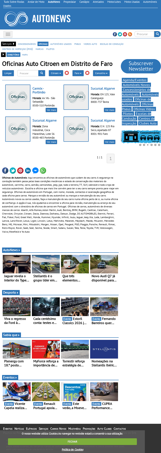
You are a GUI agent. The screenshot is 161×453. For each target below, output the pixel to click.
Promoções (89, 428)
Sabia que (10, 335)
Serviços (43, 428)
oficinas (43, 44)
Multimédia (74, 428)
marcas (39, 49)
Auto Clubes (104, 428)
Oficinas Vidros (144, 109)
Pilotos (128, 113)
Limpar (8, 73)
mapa (25, 54)
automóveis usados (60, 44)
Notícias (19, 428)
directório (13, 54)
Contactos (120, 428)
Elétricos (31, 428)
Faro (77, 73)
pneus (77, 44)
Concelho (100, 73)
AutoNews (10, 250)
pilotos (50, 49)
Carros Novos (58, 428)
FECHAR (72, 441)
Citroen (55, 73)
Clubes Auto (148, 123)
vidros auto (90, 44)
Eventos (9, 377)
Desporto (9, 292)
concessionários (27, 44)
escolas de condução (111, 44)
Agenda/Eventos (135, 80)
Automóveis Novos (136, 85)
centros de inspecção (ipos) (17, 49)
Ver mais (51, 109)
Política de (72, 449)
